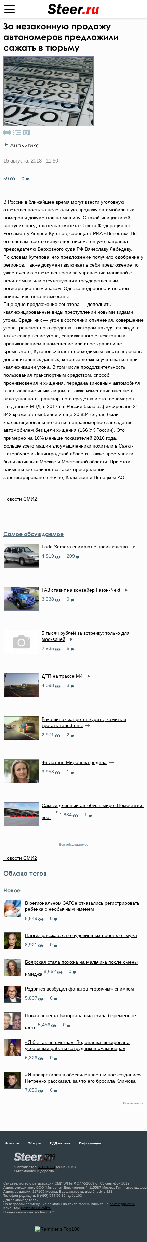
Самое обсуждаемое (33, 534)
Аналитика (25, 145)
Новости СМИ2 (20, 499)
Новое (12, 890)
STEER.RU (46, 1167)
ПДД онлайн (60, 1143)
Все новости (133, 1103)
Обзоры (34, 1143)
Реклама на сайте (36, 1208)
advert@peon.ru (122, 1204)
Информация (90, 1143)
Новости (12, 1143)
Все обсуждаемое (74, 844)
